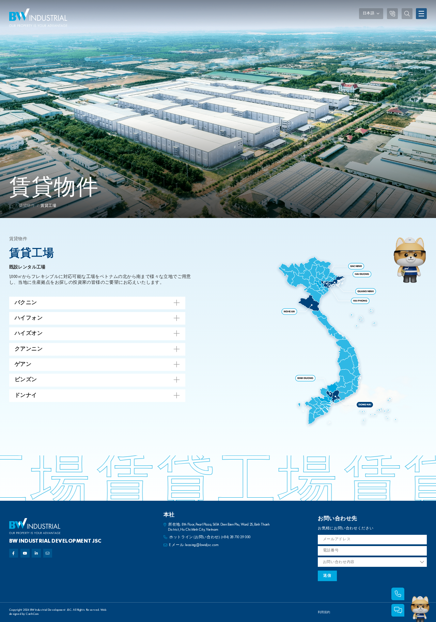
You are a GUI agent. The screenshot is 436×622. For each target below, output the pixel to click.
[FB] (13, 553)
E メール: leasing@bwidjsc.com (194, 545)
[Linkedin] (36, 553)
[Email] (47, 553)
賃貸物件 (27, 206)
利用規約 (324, 612)
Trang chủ (11, 206)
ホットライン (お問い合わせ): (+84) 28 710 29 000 (210, 537)
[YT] (25, 553)
